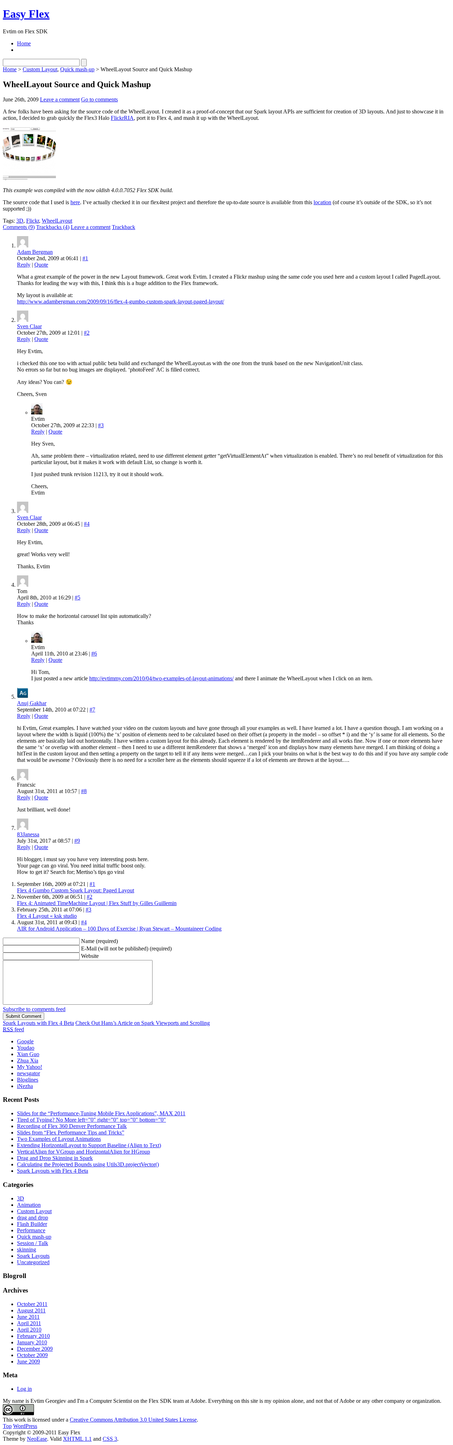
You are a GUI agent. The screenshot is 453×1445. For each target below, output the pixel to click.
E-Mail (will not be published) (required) (126, 948)
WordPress (25, 1426)
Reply (23, 265)
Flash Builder (32, 1224)
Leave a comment (60, 99)
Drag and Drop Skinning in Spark (55, 1158)
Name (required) (99, 941)
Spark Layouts (33, 1256)
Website (90, 956)
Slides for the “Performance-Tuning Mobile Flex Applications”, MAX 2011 (101, 1113)
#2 (87, 333)
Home (24, 43)
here (75, 202)
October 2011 (32, 1304)
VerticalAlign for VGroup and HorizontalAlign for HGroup (83, 1152)
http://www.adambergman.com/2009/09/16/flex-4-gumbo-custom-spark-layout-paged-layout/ (120, 302)
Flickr (32, 221)
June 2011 (28, 1317)
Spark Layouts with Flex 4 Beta (38, 1023)
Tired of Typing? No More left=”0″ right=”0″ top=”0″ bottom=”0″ (91, 1120)
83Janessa (28, 834)
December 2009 (35, 1349)
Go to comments (99, 99)
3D (19, 221)
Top (7, 1426)
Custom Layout (40, 69)
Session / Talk (32, 1243)
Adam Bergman (35, 252)
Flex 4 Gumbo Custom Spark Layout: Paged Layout (75, 890)
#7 (92, 710)
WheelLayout (57, 221)
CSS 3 (110, 1439)
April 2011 (29, 1323)
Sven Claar (29, 326)
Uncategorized (33, 1262)
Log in (24, 1389)
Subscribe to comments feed (34, 1009)
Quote (41, 265)
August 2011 (31, 1310)
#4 (87, 524)
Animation (29, 1205)
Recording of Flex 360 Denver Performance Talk (72, 1126)
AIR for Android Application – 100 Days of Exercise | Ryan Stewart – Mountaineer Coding (119, 929)
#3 (101, 425)
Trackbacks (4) (52, 227)
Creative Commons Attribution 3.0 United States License (133, 1420)
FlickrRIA (122, 118)
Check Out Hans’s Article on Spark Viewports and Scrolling (142, 1023)
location (322, 202)
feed (13, 1029)
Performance (31, 1230)
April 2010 (29, 1330)
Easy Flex (26, 13)
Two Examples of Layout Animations (59, 1139)
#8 (84, 791)
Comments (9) (19, 227)
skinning (26, 1249)
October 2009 (32, 1355)
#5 (77, 598)
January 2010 (32, 1342)
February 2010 (33, 1336)
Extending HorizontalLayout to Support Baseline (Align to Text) (89, 1145)
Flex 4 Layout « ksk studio (47, 916)
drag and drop (32, 1218)
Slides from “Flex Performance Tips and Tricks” (70, 1132)
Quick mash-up (77, 69)
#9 (77, 841)
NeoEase (37, 1439)
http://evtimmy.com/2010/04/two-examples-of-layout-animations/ (161, 678)
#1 (85, 258)
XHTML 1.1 (77, 1439)
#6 (94, 654)
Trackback (123, 227)
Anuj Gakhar (31, 703)
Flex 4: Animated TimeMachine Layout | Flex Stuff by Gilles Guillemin (97, 903)
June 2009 (28, 1361)
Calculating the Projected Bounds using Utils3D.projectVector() (88, 1164)
